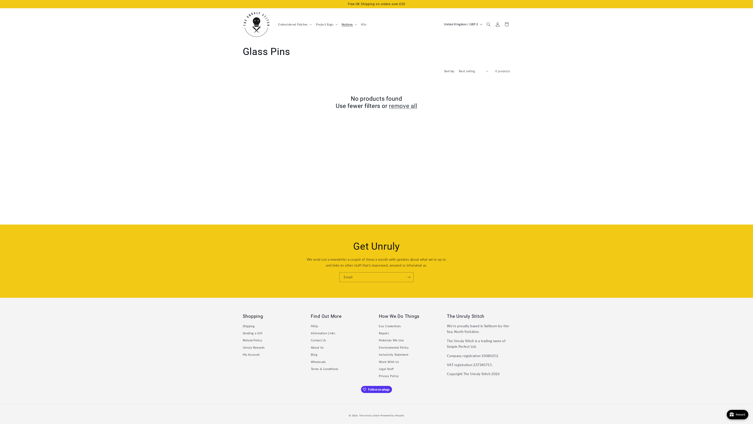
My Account (251, 354)
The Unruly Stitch (369, 415)
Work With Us (389, 362)
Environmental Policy (394, 347)
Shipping (249, 326)
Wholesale (318, 362)
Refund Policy (252, 340)
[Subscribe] (408, 277)
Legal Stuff (386, 369)
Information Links (323, 333)
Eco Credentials (390, 326)
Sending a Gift (253, 333)
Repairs (384, 333)
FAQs (314, 326)
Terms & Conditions (324, 369)
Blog (314, 354)
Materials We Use (391, 340)
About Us (317, 347)
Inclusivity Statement (393, 354)
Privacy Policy (389, 376)
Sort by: (449, 71)
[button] (294, 24)
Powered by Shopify (392, 415)
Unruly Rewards (254, 347)
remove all (403, 105)
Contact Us (318, 340)
